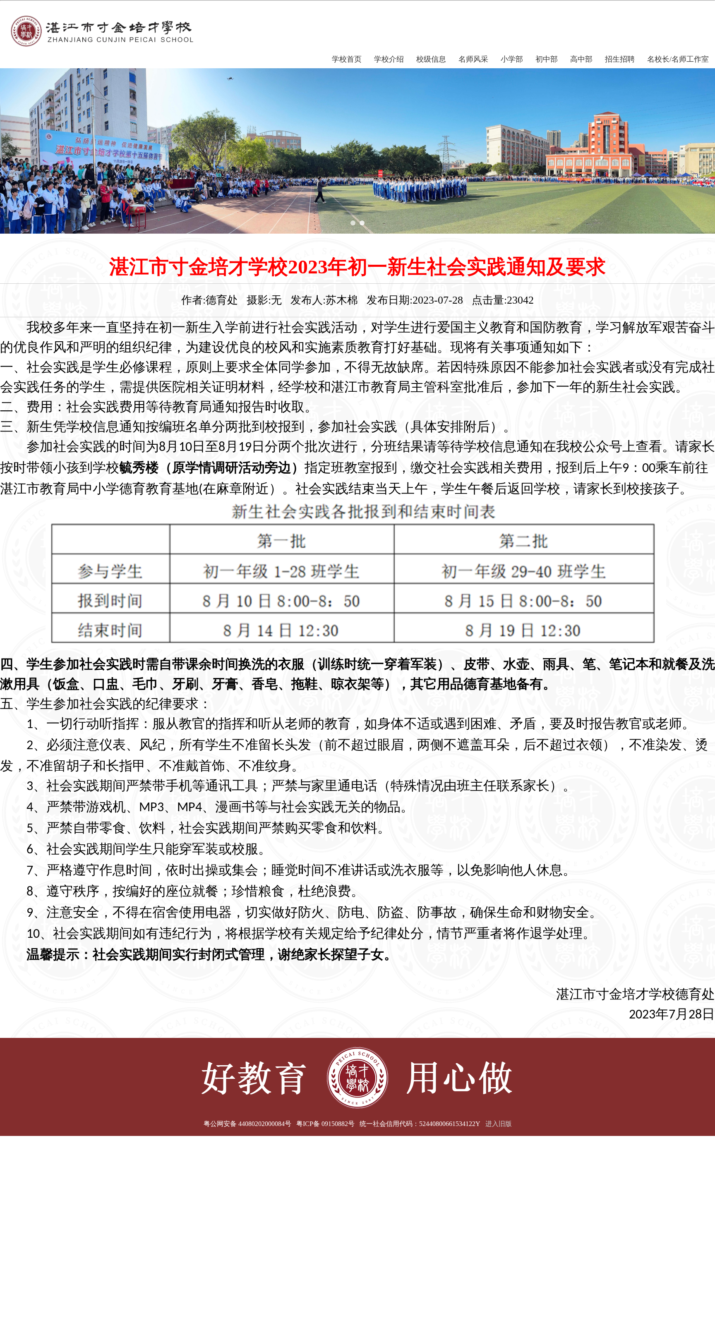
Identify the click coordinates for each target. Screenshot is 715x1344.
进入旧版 (498, 1123)
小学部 (512, 59)
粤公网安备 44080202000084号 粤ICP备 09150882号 (279, 1123)
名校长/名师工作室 (678, 59)
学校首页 (347, 59)
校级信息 (431, 59)
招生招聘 (620, 59)
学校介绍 (389, 59)
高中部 (581, 59)
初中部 (546, 59)
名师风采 (473, 59)
